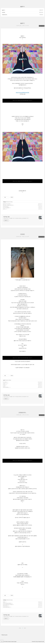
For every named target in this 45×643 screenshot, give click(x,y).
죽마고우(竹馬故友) (6, 207)
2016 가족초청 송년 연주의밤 (8, 604)
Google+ (15, 641)
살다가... (4, 208)
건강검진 (3, 12)
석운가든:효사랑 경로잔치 (7, 603)
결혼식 (4, 601)
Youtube (12, 641)
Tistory (37, 641)
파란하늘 (4, 599)
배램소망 (4, 201)
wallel (43, 641)
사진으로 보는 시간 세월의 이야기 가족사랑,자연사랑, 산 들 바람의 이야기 (16, 218)
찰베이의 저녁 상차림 (6, 203)
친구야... (4, 384)
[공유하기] (6, 197)
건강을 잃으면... (4, 14)
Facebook (9, 641)
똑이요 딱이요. (5, 605)
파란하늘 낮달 (6, 216)
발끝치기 (3, 10)
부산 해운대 (5, 382)
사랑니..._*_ (5, 383)
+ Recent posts (4, 634)
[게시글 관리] (8, 197)
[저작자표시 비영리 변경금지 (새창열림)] (15, 197)
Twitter (6, 641)
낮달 (4, 380)
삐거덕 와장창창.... (6, 387)
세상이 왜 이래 (5, 206)
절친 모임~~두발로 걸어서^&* (8, 205)
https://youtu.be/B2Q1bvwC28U (22, 92)
